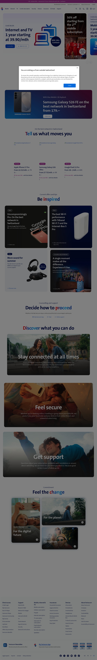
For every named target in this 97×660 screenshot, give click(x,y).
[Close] (77, 67)
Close (69, 85)
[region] (49, 78)
